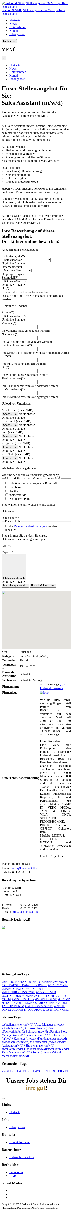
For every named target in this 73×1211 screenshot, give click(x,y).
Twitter (13, 491)
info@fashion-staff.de (25, 868)
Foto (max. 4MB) (12, 432)
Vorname (9, 323)
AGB (12, 1175)
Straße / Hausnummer (17, 345)
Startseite (14, 20)
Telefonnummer (13, 378)
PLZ (6, 356)
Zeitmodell (10, 277)
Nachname (10, 334)
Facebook (15, 487)
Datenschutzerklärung (22, 1157)
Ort (5, 288)
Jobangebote (17, 34)
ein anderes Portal (20, 498)
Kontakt (14, 30)
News (13, 23)
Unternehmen (17, 27)
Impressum (16, 1172)
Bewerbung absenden (15, 585)
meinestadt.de (17, 495)
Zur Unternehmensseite (52, 686)
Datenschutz (11, 517)
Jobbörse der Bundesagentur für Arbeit (33, 483)
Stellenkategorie (13, 256)
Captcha (7, 552)
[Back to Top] (3, 1098)
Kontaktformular (19, 1142)
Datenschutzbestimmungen (30, 526)
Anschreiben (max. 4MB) (17, 410)
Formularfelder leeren (43, 585)
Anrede (8, 312)
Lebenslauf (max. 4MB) (16, 421)
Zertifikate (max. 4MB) (16, 454)
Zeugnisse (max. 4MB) (16, 443)
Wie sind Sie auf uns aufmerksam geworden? (31, 475)
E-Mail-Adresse (13, 389)
